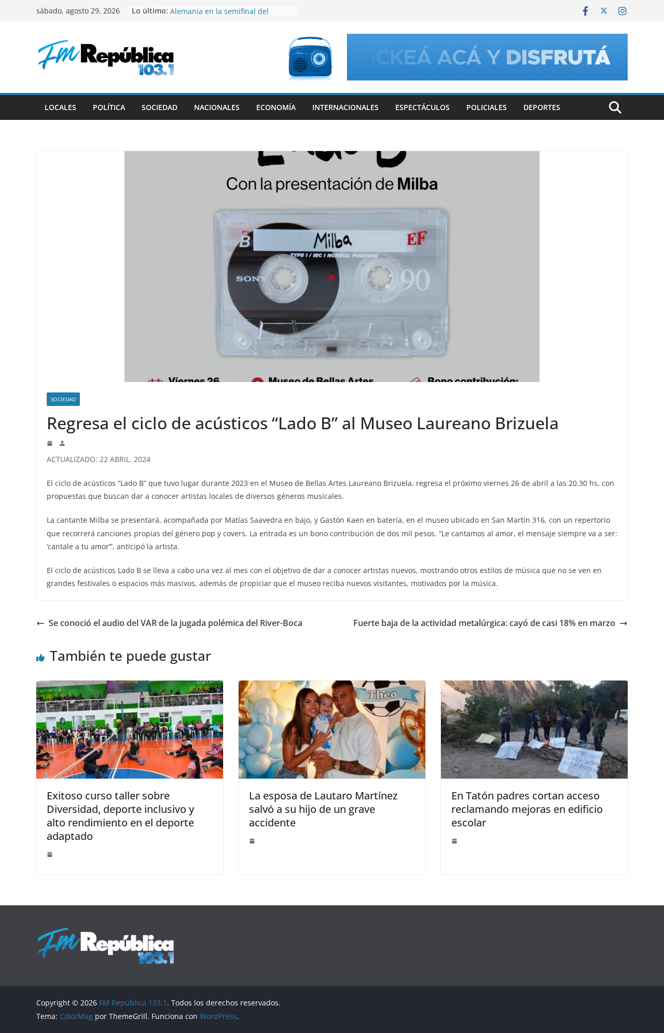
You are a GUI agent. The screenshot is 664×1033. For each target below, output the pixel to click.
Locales (60, 107)
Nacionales (217, 107)
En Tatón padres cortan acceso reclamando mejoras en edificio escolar (527, 809)
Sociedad (159, 107)
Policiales (486, 107)
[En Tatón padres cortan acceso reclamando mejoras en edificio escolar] (534, 688)
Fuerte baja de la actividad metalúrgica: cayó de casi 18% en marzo (484, 623)
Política (109, 107)
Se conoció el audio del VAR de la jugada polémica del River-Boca (175, 623)
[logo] (105, 932)
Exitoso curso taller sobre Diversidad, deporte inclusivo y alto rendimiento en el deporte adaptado (120, 816)
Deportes (541, 107)
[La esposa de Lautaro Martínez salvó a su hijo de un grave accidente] (332, 688)
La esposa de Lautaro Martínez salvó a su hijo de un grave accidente (323, 809)
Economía (276, 107)
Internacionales (345, 107)
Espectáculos (422, 107)
